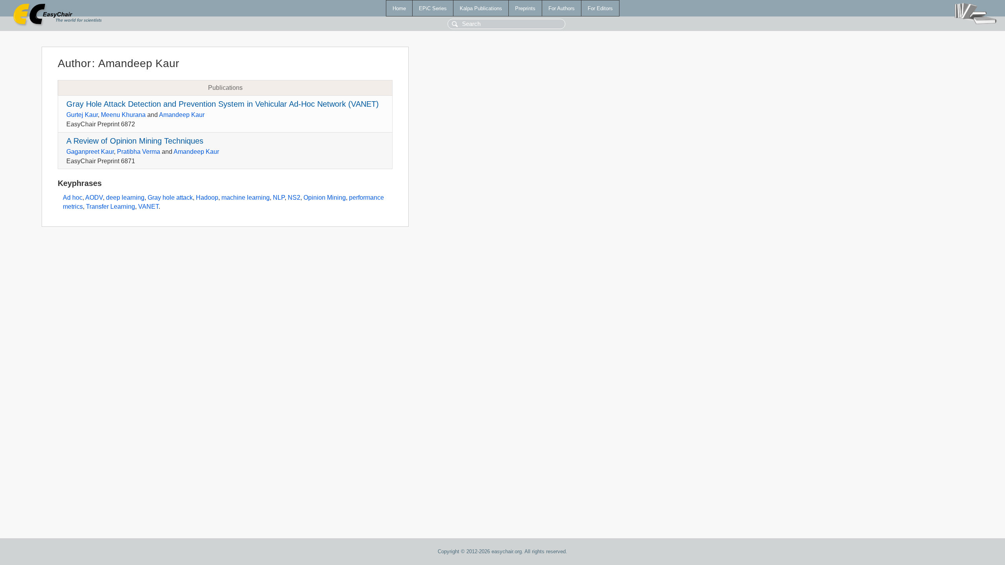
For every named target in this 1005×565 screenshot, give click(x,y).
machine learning (245, 197)
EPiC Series (433, 8)
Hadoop (207, 197)
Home (399, 8)
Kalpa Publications (481, 8)
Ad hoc (72, 197)
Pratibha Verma (138, 151)
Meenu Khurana (123, 114)
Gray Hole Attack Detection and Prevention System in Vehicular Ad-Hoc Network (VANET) (222, 104)
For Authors (561, 8)
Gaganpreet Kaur (90, 151)
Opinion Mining (324, 197)
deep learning (125, 197)
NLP (279, 197)
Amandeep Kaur (182, 114)
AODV (94, 197)
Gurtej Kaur (82, 114)
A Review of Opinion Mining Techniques (134, 141)
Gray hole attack (170, 197)
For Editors (600, 8)
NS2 (294, 197)
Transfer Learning (110, 206)
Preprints (525, 8)
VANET (148, 206)
